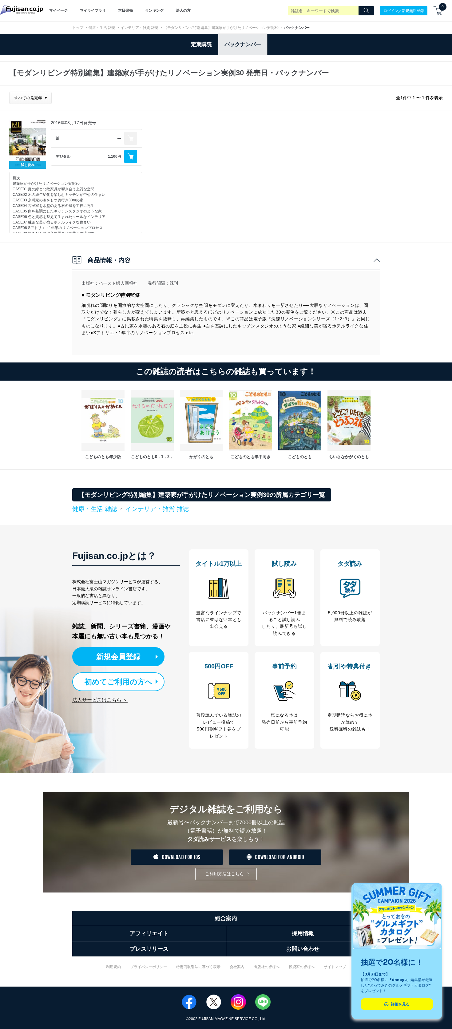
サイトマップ (335, 967)
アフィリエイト (149, 933)
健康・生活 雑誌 (102, 28)
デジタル (63, 156)
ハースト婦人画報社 (118, 283)
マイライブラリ (93, 10)
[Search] (366, 10)
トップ (77, 28)
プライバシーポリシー (148, 967)
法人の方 (183, 10)
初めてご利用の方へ (119, 682)
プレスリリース (149, 949)
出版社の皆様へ (267, 967)
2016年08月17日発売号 (73, 122)
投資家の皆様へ (302, 967)
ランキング (154, 10)
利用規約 (113, 967)
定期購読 (201, 44)
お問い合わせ (302, 949)
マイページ (58, 10)
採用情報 (303, 933)
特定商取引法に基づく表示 (198, 967)
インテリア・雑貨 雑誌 (139, 28)
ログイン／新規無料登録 (403, 10)
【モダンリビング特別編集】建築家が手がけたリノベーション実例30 (221, 28)
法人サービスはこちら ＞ (100, 699)
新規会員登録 (118, 656)
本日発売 (125, 10)
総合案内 (226, 918)
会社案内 (237, 967)
